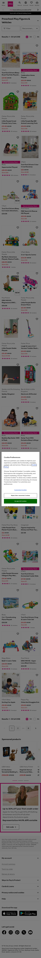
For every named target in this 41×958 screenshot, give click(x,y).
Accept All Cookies (20, 501)
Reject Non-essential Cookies (20, 495)
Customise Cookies (20, 490)
